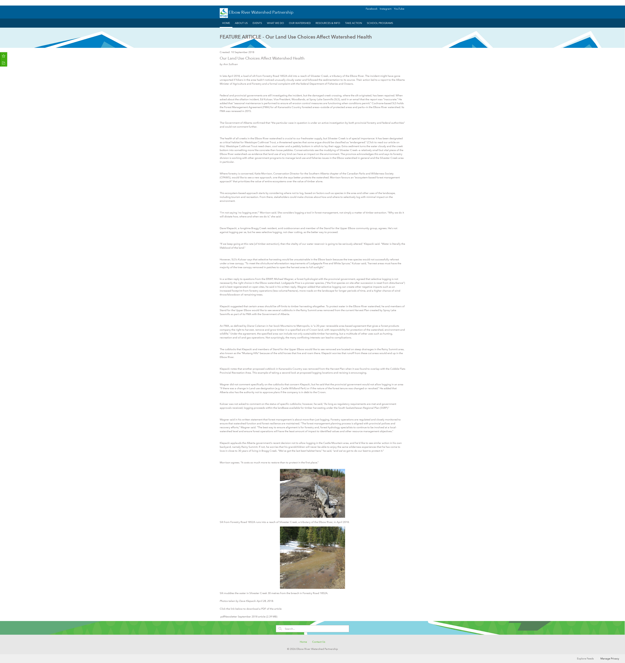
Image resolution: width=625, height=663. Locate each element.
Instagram (386, 8)
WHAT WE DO (275, 23)
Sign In (616, 2)
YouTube (399, 8)
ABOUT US (241, 23)
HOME (226, 23)
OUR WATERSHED (300, 23)
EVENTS (257, 23)
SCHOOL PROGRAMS (380, 23)
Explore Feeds (585, 658)
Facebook (371, 8)
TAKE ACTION (353, 23)
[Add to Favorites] (3, 55)
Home (303, 641)
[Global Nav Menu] (4, 3)
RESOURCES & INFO (328, 23)
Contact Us (318, 641)
